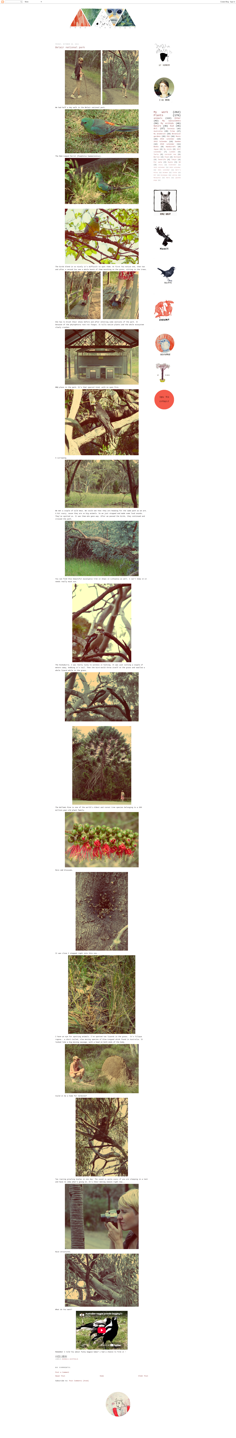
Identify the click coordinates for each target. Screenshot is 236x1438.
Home (102, 1376)
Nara (168, 177)
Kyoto (170, 162)
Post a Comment (62, 1372)
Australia (74, 1359)
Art (155, 128)
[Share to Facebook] (63, 1356)
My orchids (167, 123)
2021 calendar (164, 170)
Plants (158, 115)
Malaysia (157, 177)
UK (180, 162)
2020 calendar (175, 167)
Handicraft (171, 147)
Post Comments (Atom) (79, 1381)
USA (168, 136)
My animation (160, 134)
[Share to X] (61, 1356)
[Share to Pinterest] (66, 1356)
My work (161, 112)
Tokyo (173, 160)
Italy (160, 165)
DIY (155, 175)
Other (178, 118)
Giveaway (164, 175)
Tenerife (162, 160)
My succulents (171, 121)
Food (167, 157)
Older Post (143, 1376)
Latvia (174, 175)
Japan (156, 149)
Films (172, 131)
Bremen (165, 172)
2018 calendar (167, 144)
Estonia (171, 129)
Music (178, 136)
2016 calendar (167, 139)
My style (168, 149)
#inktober (172, 165)
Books (156, 147)
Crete (175, 172)
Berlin (157, 157)
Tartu (156, 154)
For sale (158, 162)
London (172, 152)
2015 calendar (159, 167)
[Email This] (56, 1356)
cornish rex (170, 154)
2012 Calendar (160, 141)
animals (65, 1359)
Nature (157, 126)
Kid (172, 126)
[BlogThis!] (59, 1356)
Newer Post (60, 1376)
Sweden (178, 141)
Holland (177, 157)
